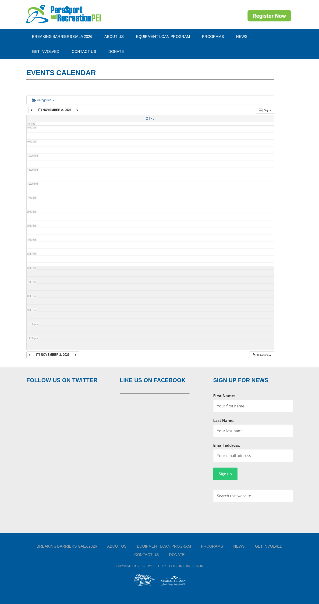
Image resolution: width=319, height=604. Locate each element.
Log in (198, 566)
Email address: (226, 445)
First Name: (224, 395)
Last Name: (223, 420)
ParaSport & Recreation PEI (63, 14)
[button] (261, 355)
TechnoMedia (178, 566)
